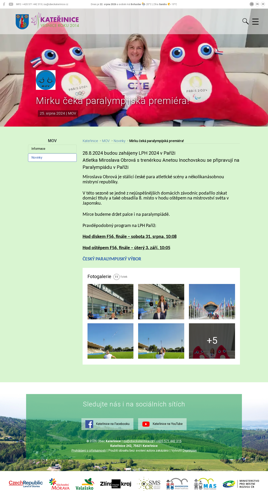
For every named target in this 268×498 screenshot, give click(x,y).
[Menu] (255, 21)
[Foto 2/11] (161, 301)
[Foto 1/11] (111, 301)
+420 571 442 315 (168, 441)
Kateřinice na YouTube (167, 424)
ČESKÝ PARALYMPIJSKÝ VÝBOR (112, 259)
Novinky (36, 157)
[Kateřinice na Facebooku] (4, 4)
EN (257, 4)
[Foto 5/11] (161, 341)
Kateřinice (90, 141)
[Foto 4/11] (111, 341)
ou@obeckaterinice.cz (138, 441)
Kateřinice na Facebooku (112, 424)
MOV (106, 141)
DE (263, 4)
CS (252, 4)
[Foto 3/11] (212, 301)
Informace (38, 149)
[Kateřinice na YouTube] (11, 4)
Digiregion (189, 450)
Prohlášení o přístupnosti (88, 450)
